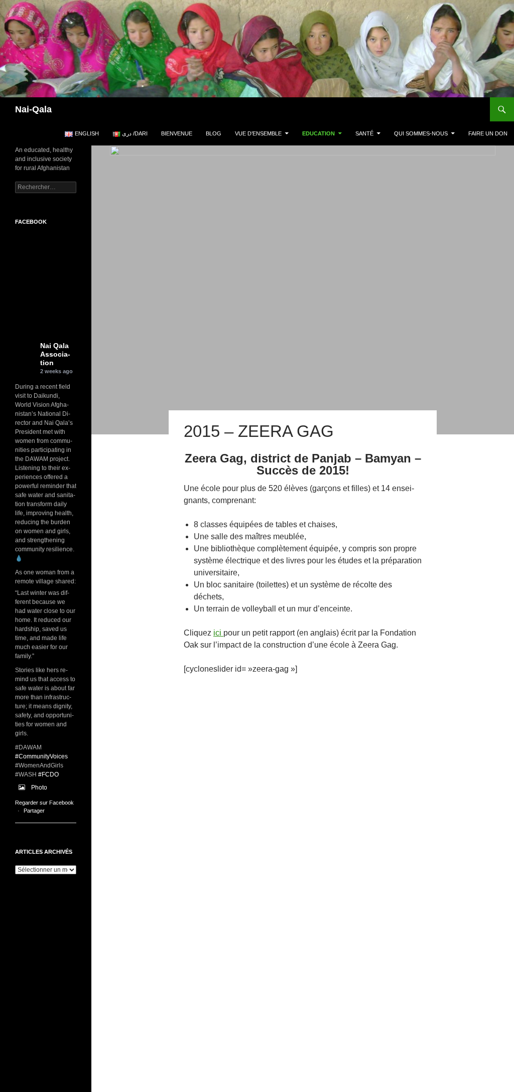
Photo (39, 787)
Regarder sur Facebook (44, 803)
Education (318, 133)
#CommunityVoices (41, 756)
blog (213, 133)
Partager (34, 811)
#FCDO (48, 774)
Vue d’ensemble (258, 133)
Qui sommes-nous (421, 133)
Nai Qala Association (55, 354)
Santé (364, 133)
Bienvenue (176, 133)
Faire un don (487, 133)
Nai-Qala (33, 109)
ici (218, 633)
